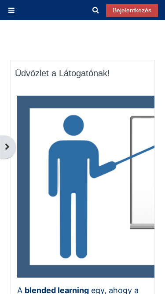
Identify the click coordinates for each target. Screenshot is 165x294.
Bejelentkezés (132, 10)
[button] (96, 10)
